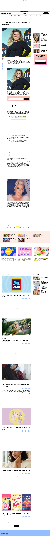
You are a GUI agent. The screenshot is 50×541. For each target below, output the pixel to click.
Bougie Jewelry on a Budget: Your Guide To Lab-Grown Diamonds (44, 40)
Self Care (15, 15)
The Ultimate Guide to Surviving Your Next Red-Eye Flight (15, 385)
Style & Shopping (43, 286)
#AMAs (16, 117)
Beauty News (42, 38)
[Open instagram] (5, 13)
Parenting (42, 276)
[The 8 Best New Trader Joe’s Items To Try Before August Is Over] (21, 235)
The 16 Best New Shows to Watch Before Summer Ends (28, 239)
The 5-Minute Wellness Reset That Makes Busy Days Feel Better (15, 341)
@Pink (24, 116)
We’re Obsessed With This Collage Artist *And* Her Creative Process (44, 292)
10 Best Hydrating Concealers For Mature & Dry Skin (16, 428)
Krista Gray (4, 388)
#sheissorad (24, 119)
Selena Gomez (22, 61)
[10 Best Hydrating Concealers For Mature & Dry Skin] (16, 416)
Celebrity (19, 15)
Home (2, 20)
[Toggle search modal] (42, 13)
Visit (13, 260)
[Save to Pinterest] (2, 64)
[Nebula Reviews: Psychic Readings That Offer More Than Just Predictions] (36, 283)
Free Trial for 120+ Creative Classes (24, 11)
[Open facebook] (2, 13)
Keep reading (10, 522)
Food (36, 15)
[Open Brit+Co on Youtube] (5, 534)
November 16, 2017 (22, 135)
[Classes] (41, 251)
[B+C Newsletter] (25, 251)
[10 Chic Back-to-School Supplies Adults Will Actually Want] (36, 235)
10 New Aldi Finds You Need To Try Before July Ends (15, 296)
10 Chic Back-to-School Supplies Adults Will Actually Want (43, 234)
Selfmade (3, 256)
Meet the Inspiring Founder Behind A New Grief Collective (44, 50)
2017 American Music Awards (12, 60)
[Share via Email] (2, 67)
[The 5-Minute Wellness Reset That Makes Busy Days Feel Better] (16, 326)
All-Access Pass (46, 258)
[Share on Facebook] (2, 63)
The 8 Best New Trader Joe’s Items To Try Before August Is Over (28, 234)
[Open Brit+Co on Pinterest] (2, 534)
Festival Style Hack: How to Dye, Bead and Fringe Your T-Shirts (44, 288)
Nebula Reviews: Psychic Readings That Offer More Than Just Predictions (44, 283)
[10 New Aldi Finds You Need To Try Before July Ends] (16, 284)
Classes (35, 256)
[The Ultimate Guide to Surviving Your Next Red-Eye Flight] (16, 372)
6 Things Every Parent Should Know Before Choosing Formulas (44, 35)
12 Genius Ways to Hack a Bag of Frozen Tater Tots (13, 234)
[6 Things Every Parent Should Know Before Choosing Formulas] (36, 35)
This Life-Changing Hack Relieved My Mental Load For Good (44, 278)
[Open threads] (7, 13)
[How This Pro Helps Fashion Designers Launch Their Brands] (36, 45)
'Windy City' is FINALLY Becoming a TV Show (13, 239)
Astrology (42, 281)
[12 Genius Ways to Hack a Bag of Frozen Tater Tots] (6, 235)
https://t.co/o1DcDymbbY (20, 141)
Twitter (18, 111)
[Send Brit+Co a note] (10, 13)
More (40, 15)
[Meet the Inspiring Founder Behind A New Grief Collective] (36, 50)
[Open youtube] (6, 13)
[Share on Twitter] (2, 66)
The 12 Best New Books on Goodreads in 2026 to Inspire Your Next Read (15, 514)
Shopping (10, 15)
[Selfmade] (8, 251)
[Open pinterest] (3, 13)
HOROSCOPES (31, 15)
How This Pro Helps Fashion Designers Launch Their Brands (44, 45)
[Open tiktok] (9, 13)
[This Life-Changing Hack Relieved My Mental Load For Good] (36, 278)
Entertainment (25, 15)
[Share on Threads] (2, 69)
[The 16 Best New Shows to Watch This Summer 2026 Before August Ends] (21, 240)
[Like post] (2, 70)
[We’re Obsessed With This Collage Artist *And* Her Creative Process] (36, 292)
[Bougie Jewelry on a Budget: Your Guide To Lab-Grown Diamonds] (36, 40)
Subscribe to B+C (21, 256)
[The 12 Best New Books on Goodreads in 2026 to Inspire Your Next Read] (16, 502)
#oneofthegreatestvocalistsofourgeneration (17, 119)
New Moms (42, 33)
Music (8, 20)
